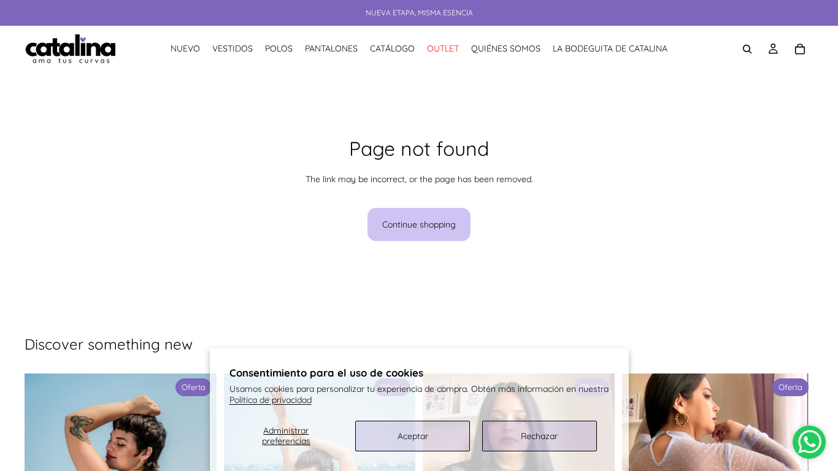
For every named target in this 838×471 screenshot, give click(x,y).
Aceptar (413, 436)
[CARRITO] (799, 49)
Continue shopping (419, 224)
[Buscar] (747, 49)
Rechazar (539, 436)
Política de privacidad (270, 399)
